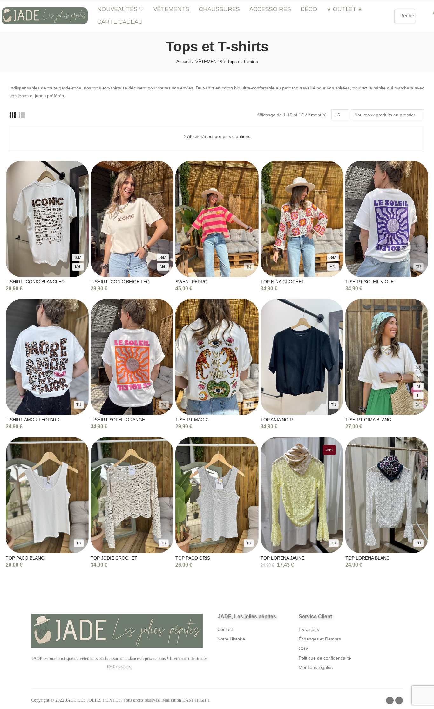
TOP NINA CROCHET (282, 281)
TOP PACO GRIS (192, 558)
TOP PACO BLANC (25, 558)
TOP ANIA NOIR (277, 419)
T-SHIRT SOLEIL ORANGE (118, 419)
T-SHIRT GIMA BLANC (368, 419)
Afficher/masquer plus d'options (218, 136)
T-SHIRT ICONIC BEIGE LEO (120, 281)
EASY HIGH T (196, 700)
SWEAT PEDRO (191, 281)
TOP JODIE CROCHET (114, 558)
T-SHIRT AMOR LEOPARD (32, 419)
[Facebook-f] (390, 700)
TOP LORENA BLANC (367, 558)
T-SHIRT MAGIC (192, 419)
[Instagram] (399, 700)
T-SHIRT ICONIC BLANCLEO (35, 281)
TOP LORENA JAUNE (282, 558)
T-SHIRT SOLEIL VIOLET (371, 281)
